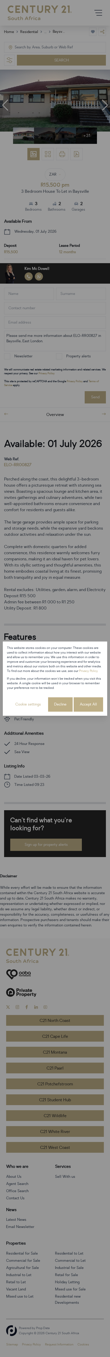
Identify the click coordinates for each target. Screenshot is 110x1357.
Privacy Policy (88, 671)
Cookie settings (28, 704)
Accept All (88, 704)
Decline (60, 704)
